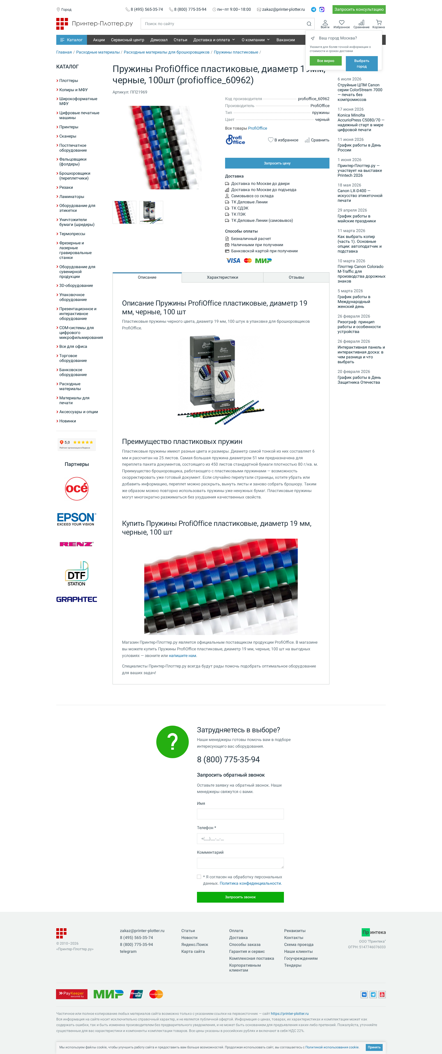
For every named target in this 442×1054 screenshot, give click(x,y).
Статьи (180, 39)
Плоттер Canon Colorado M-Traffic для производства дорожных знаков (361, 274)
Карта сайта (193, 951)
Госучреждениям (301, 958)
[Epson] (76, 519)
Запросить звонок (240, 897)
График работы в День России (359, 147)
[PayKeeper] (71, 993)
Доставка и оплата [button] (211, 39)
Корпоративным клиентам (245, 968)
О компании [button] (253, 39)
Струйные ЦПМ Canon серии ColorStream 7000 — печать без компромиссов (360, 92)
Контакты (293, 937)
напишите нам (182, 655)
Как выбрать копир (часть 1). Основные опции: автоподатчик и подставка (360, 244)
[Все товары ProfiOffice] (243, 139)
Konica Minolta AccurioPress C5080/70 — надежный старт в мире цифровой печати (361, 122)
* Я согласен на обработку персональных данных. (242, 880)
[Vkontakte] (364, 994)
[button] (71, 40)
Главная (64, 52)
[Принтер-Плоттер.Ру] (94, 23)
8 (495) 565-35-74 (147, 9)
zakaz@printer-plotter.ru (283, 9)
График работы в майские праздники (357, 218)
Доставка (238, 937)
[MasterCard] (156, 993)
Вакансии (286, 39)
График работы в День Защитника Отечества (359, 380)
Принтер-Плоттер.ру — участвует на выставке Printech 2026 (360, 170)
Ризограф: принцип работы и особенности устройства (359, 326)
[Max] (321, 9)
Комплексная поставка (251, 958)
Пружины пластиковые (236, 52)
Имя (201, 803)
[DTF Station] (76, 573)
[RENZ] (76, 544)
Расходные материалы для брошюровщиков (166, 52)
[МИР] (108, 993)
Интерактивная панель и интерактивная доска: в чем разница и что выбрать (361, 354)
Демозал (159, 39)
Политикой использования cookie (332, 1047)
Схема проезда (299, 944)
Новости (189, 937)
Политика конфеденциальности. (251, 883)
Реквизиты (295, 930)
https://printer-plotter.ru (290, 1013)
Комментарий (210, 852)
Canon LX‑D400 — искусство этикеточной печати (360, 195)
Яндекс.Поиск (194, 944)
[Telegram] (313, 9)
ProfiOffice (257, 128)
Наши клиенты (298, 951)
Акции (99, 39)
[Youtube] (382, 994)
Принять (374, 1047)
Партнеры (77, 464)
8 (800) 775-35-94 (190, 9)
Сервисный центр (127, 39)
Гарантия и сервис (247, 951)
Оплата (236, 930)
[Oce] (76, 488)
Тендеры (293, 965)
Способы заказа (245, 944)
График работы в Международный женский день (354, 301)
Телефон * (206, 827)
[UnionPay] (136, 993)
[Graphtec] (76, 599)
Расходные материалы (98, 52)
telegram (128, 951)
